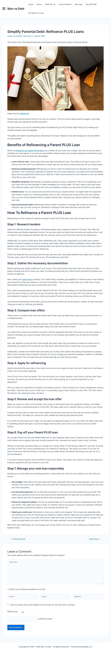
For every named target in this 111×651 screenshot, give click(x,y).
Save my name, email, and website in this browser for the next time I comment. (42, 605)
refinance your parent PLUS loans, (30, 150)
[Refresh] (23, 612)
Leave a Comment (14, 36)
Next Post (94, 539)
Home (30, 4)
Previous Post (18, 539)
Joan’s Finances (65, 4)
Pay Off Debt (91, 4)
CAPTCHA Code (44, 619)
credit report (27, 279)
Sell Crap (78, 4)
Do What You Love (36, 13)
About (39, 4)
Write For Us (50, 4)
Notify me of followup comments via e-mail (27, 589)
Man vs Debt (15, 8)
